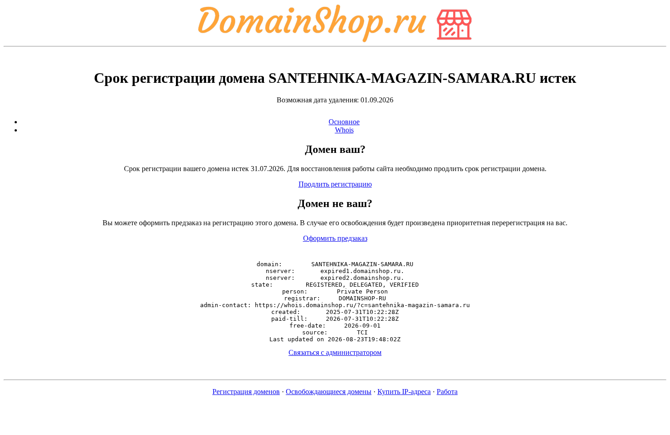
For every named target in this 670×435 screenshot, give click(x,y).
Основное (344, 122)
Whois (344, 130)
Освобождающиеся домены (328, 391)
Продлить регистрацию (335, 184)
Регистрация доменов (246, 391)
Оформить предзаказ (335, 238)
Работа (447, 391)
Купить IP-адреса (404, 391)
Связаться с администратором (335, 352)
